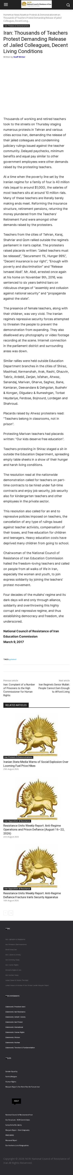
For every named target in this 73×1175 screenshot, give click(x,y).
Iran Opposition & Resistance (17, 821)
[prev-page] (5, 913)
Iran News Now (17, 14)
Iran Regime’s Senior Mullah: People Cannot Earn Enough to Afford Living (54, 688)
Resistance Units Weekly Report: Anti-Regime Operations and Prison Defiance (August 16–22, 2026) (33, 829)
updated (12, 659)
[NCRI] (36, 4)
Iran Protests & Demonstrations (40, 14)
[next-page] (11, 913)
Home (6, 14)
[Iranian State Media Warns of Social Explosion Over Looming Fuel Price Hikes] (36, 735)
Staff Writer (19, 57)
